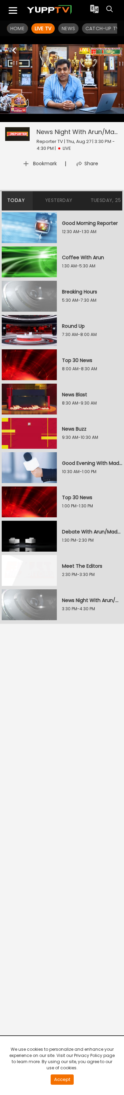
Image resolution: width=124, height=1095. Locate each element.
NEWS (68, 28)
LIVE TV (43, 28)
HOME (17, 28)
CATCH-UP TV (102, 28)
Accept (62, 1079)
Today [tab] (16, 200)
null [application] (42, 113)
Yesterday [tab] (59, 200)
